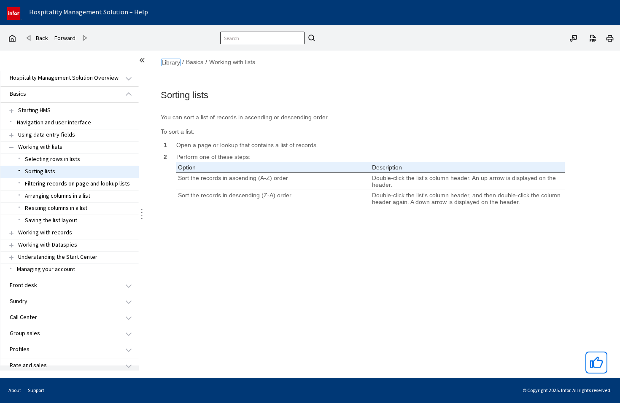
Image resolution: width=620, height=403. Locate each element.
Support (36, 390)
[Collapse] (11, 147)
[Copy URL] (573, 37)
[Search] (310, 38)
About (14, 390)
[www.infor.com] (14, 12)
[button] (60, 78)
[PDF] (593, 37)
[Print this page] (610, 37)
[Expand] (11, 110)
